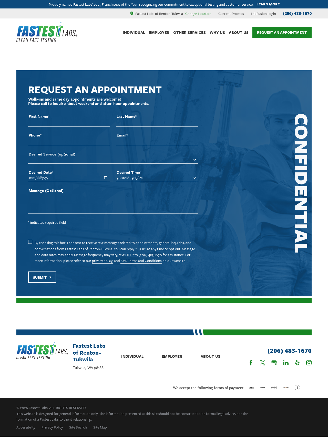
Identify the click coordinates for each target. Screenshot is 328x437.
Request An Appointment (282, 32)
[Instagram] (309, 362)
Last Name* (127, 116)
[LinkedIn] (286, 362)
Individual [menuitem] (134, 32)
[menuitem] (25, 427)
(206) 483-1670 (297, 13)
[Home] (46, 32)
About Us (210, 356)
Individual (132, 356)
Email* (122, 135)
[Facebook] (251, 362)
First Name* (39, 116)
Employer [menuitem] (159, 32)
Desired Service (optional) (52, 154)
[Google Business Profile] (274, 362)
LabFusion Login (263, 13)
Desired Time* (129, 172)
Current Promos (231, 13)
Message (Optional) (46, 190)
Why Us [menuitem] (217, 32)
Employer (172, 356)
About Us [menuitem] (239, 32)
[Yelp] (297, 362)
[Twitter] (262, 362)
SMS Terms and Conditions (141, 260)
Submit (40, 277)
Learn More (268, 4)
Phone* (35, 135)
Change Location (198, 13)
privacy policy (102, 260)
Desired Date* (41, 172)
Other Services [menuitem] (189, 32)
